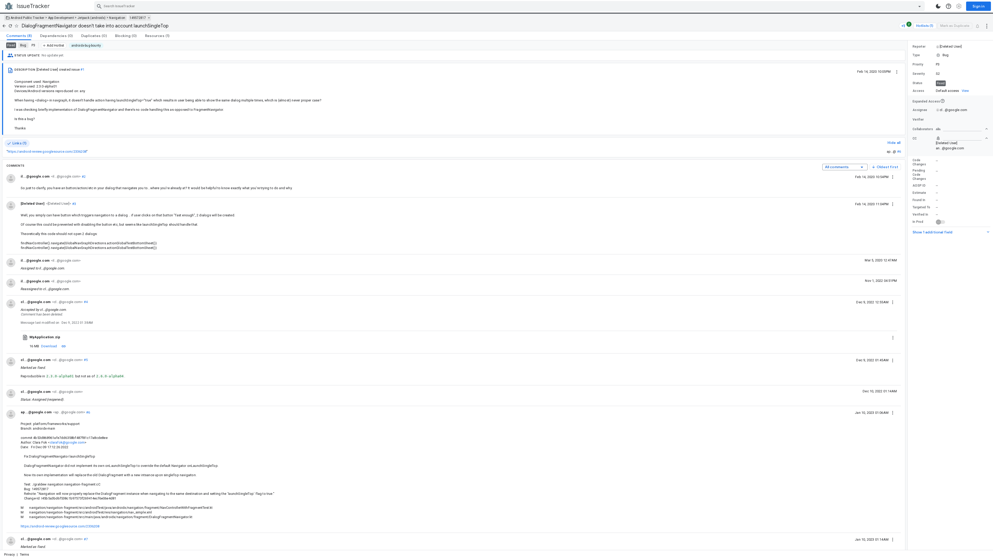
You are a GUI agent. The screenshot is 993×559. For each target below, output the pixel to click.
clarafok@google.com (67, 442)
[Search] (99, 6)
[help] (948, 6)
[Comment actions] (893, 177)
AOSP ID (919, 185)
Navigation (117, 18)
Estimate (919, 193)
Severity (919, 74)
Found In (919, 200)
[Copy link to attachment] (63, 346)
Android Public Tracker (27, 18)
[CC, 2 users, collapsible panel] (962, 138)
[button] (58, 203)
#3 (73, 203)
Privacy (9, 554)
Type (916, 55)
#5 (85, 360)
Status (918, 83)
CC (915, 138)
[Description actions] (897, 71)
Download (49, 346)
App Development (61, 18)
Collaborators (923, 129)
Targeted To (921, 207)
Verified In (920, 214)
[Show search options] (919, 6)
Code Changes (919, 162)
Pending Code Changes (919, 175)
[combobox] (510, 6)
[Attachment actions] (893, 337)
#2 (83, 176)
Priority (918, 64)
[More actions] (987, 26)
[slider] (908, 295)
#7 (85, 539)
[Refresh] (10, 26)
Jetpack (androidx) (92, 18)
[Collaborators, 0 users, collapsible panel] (962, 129)
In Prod (918, 222)
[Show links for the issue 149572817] (149, 18)
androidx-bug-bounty (86, 45)
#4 (85, 302)
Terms (24, 554)
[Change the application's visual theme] (938, 6)
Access (918, 91)
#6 (899, 151)
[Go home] (4, 26)
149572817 (138, 18)
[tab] (19, 35)
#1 (82, 69)
